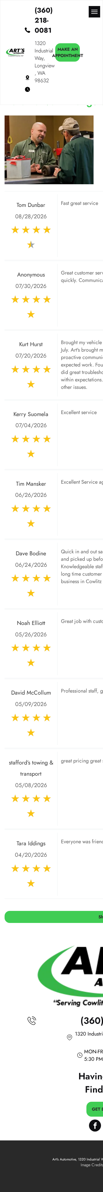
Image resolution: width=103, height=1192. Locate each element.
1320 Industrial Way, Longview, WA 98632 (45, 62)
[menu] (94, 11)
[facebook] (95, 1126)
